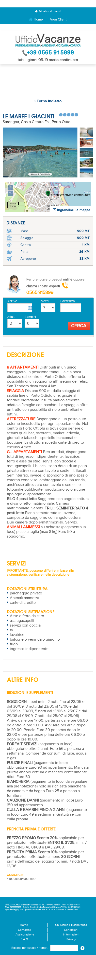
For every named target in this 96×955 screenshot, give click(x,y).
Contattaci (25, 930)
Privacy (71, 939)
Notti (45, 301)
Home (38, 19)
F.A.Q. (25, 939)
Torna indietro (49, 101)
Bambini (30, 317)
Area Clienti (58, 19)
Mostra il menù (49, 11)
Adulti (11, 317)
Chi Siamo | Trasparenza (71, 925)
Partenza (67, 301)
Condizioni (71, 930)
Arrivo (12, 301)
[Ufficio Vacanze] (48, 40)
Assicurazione (25, 934)
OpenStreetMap (62, 195)
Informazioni (71, 934)
